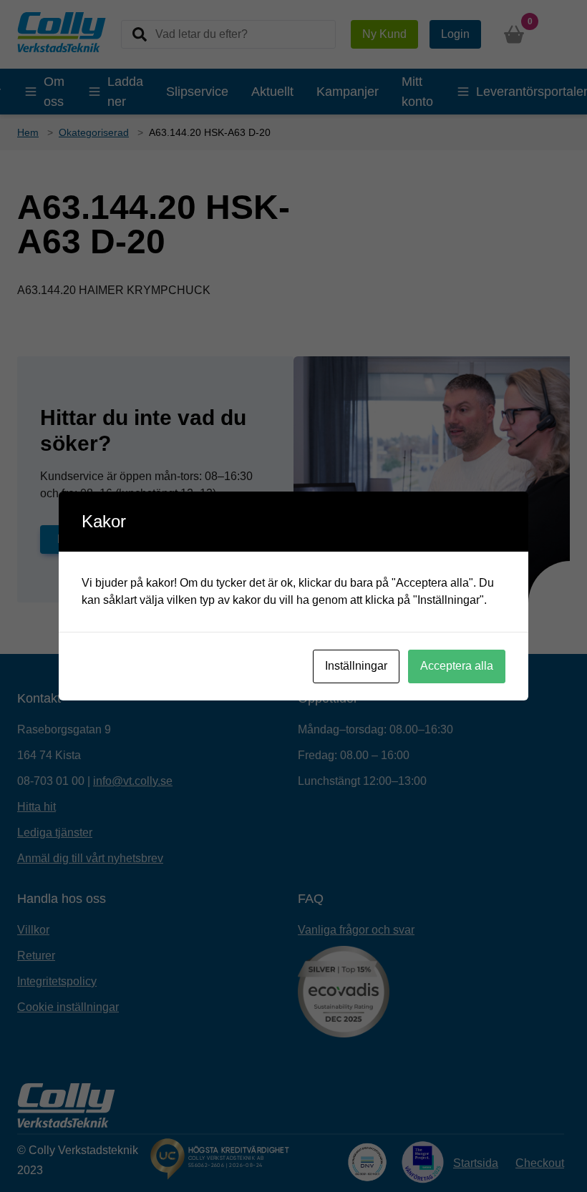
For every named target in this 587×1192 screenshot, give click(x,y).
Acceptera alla (456, 666)
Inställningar (356, 666)
